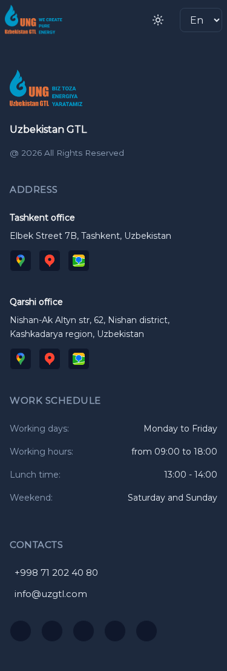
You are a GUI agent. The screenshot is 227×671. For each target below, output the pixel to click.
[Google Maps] (20, 261)
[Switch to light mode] (158, 20)
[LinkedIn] (146, 631)
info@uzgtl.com (51, 593)
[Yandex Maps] (50, 261)
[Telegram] (83, 631)
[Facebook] (115, 631)
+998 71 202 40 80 (56, 572)
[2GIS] (79, 261)
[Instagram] (52, 631)
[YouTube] (20, 631)
